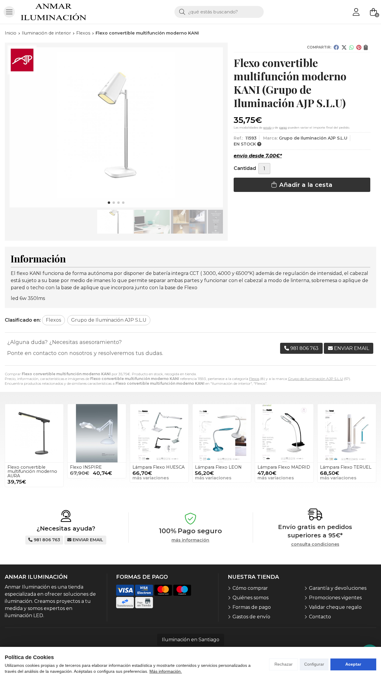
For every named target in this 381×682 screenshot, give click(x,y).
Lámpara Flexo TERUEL (345, 467)
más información (190, 540)
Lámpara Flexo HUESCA (158, 467)
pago (283, 127)
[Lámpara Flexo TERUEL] (347, 433)
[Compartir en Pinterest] (358, 47)
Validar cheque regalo (335, 607)
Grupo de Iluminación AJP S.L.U (315, 378)
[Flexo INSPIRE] (97, 433)
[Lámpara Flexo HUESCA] (159, 433)
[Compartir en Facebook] (336, 47)
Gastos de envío (251, 617)
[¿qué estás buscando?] (219, 12)
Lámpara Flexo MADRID (283, 467)
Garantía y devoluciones (337, 588)
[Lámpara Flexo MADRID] (284, 433)
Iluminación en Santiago (190, 639)
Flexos (254, 378)
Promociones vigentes (335, 597)
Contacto (320, 617)
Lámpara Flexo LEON (218, 467)
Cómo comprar (250, 588)
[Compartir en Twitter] (344, 47)
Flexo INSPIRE (86, 467)
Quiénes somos (250, 597)
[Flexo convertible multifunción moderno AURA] (34, 433)
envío (267, 127)
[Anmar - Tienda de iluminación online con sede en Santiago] (53, 12)
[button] (109, 202)
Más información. (165, 671)
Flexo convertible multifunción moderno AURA (32, 471)
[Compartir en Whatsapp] (351, 47)
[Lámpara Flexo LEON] (222, 433)
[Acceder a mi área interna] (356, 12)
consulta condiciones (315, 544)
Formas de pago (251, 607)
